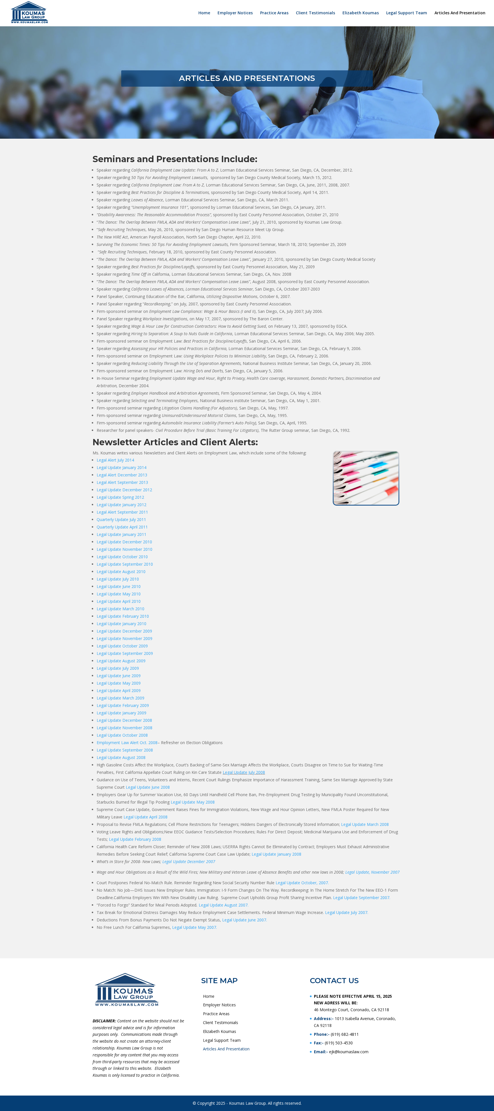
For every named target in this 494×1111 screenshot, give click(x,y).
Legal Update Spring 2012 (120, 497)
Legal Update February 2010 (123, 616)
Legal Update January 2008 (277, 854)
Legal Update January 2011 (121, 534)
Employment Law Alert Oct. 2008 (127, 742)
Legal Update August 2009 (121, 660)
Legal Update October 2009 (122, 646)
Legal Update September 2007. (361, 897)
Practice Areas (274, 13)
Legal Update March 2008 (365, 824)
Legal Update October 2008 (122, 735)
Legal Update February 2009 (123, 705)
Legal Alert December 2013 (122, 475)
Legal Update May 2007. (194, 927)
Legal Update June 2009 (119, 675)
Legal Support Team (406, 13)
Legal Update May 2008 (193, 802)
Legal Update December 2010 (124, 541)
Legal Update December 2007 (188, 861)
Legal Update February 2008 (135, 839)
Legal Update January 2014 (121, 467)
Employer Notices (235, 13)
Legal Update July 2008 (244, 772)
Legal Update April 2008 (146, 817)
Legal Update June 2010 (119, 586)
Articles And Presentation (460, 13)
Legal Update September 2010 (125, 564)
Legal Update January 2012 (121, 504)
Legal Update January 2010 (121, 623)
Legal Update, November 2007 (372, 872)
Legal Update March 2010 (120, 608)
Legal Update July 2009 (118, 668)
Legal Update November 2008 (124, 727)
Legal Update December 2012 (125, 489)
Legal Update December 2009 (124, 631)
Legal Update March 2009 (120, 698)
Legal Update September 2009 (125, 653)
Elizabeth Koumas (360, 13)
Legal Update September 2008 (125, 750)
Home (204, 13)
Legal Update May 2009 (119, 683)
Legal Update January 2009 (121, 713)
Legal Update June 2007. (244, 920)
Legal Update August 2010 (121, 571)
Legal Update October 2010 (122, 556)
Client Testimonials (315, 13)
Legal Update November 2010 (124, 549)
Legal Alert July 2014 (115, 460)
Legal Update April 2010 (119, 601)
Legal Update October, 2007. (302, 882)
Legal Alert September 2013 (122, 482)
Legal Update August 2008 (121, 757)
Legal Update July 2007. (346, 912)
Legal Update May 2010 (119, 594)
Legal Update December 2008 (124, 720)
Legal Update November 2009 (124, 638)
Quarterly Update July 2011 (121, 519)
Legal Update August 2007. (223, 905)
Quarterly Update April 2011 (122, 527)
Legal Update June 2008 (148, 787)
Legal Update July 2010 (118, 579)
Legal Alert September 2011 (122, 512)
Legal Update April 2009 (119, 690)
